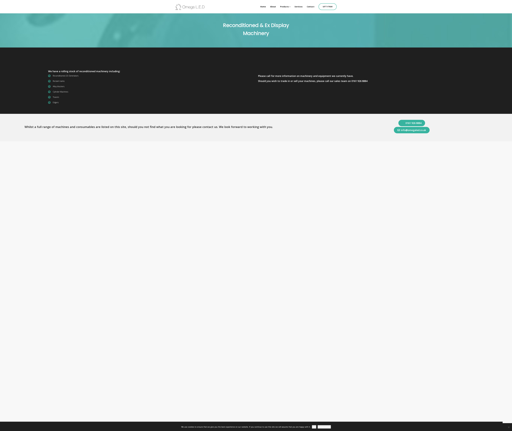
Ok (314, 427)
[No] (508, 427)
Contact (310, 6)
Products (284, 6)
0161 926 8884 (359, 81)
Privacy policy (324, 427)
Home (263, 6)
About (273, 6)
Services (298, 6)
